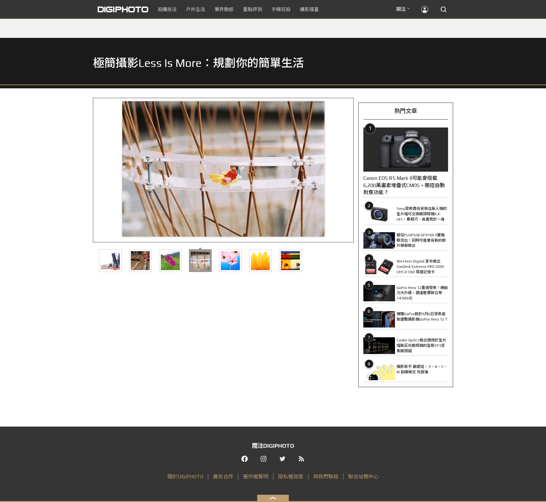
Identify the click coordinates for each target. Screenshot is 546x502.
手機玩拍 (280, 9)
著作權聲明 (255, 477)
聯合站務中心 (363, 477)
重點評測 (252, 9)
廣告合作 (223, 477)
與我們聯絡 (325, 477)
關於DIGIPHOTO (185, 477)
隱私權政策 (290, 477)
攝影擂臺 (309, 9)
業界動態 (224, 9)
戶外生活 (195, 9)
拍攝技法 (167, 9)
